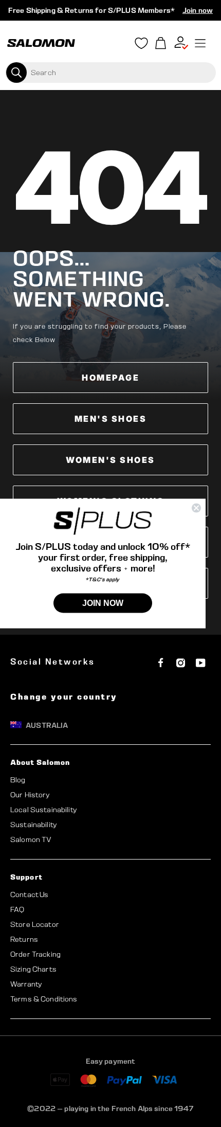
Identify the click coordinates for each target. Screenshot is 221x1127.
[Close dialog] (196, 508)
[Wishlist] (141, 45)
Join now (197, 10)
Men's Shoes (111, 419)
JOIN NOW (102, 603)
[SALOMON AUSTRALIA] (41, 43)
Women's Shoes (110, 460)
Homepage (110, 377)
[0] (161, 43)
